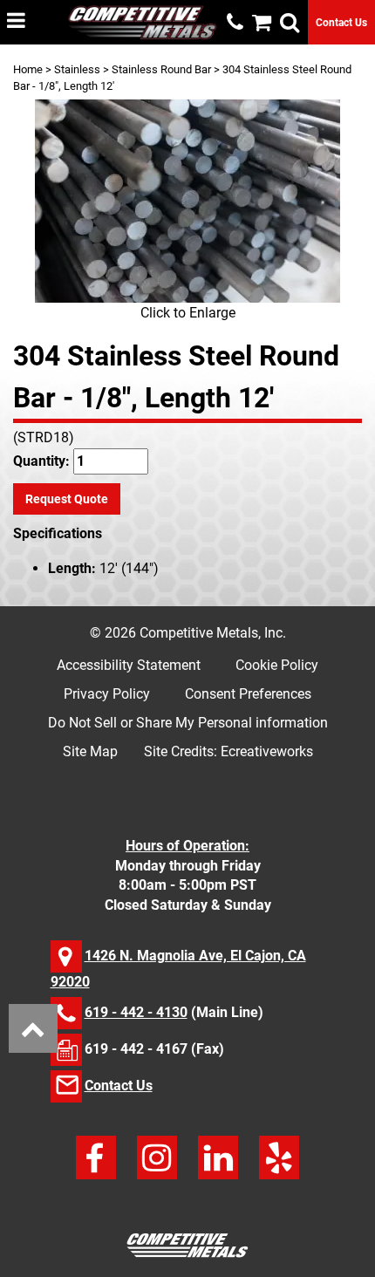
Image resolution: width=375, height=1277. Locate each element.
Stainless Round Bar (161, 69)
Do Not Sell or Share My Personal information (188, 722)
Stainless (77, 69)
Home (28, 69)
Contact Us (341, 23)
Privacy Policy (107, 694)
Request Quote (66, 499)
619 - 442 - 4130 (136, 1012)
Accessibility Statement (129, 665)
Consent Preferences (248, 694)
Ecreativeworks (267, 751)
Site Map (90, 751)
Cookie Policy (276, 665)
